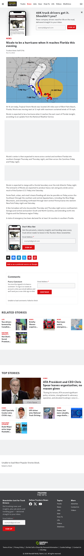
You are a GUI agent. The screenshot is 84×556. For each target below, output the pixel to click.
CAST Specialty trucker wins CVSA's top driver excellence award (8, 413)
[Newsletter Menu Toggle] (81, 4)
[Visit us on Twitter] (35, 504)
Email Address (28, 237)
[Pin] (29, 258)
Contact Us (77, 547)
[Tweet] (24, 258)
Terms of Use (7, 547)
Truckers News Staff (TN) (15, 50)
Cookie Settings (65, 547)
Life (3, 319)
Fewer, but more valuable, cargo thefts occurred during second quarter (63, 413)
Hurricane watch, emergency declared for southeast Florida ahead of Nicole (62, 324)
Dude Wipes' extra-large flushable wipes (7, 429)
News (8, 38)
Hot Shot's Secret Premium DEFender (6, 339)
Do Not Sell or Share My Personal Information (42, 547)
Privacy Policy (19, 547)
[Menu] (3, 4)
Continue (44, 292)
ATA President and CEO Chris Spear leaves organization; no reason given (62, 385)
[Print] (8, 258)
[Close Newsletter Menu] (81, 12)
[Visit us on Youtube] (40, 504)
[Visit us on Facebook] (30, 504)
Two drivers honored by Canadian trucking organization (7, 324)
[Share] (13, 258)
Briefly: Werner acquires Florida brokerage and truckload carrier (35, 324)
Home (45, 378)
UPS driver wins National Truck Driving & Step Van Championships (35, 413)
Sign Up (71, 27)
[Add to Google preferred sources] (35, 258)
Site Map (43, 550)
